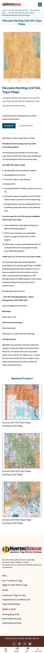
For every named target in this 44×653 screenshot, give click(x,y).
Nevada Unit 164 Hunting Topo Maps (21, 13)
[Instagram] (25, 644)
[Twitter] (19, 644)
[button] (40, 4)
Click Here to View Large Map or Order (18, 138)
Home (4, 10)
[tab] (9, 125)
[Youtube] (30, 644)
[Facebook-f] (14, 644)
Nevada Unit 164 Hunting (15, 106)
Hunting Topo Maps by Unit (18, 10)
